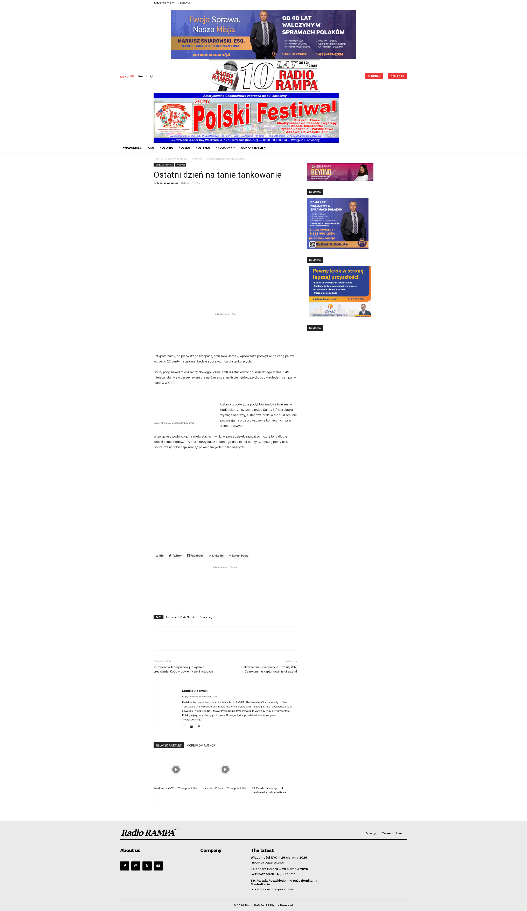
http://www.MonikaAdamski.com (199, 696)
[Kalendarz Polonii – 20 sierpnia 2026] (225, 769)
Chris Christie (187, 617)
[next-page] (162, 800)
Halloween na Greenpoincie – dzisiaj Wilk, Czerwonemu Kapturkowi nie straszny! (269, 669)
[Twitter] (200, 726)
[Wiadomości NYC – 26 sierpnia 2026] (176, 769)
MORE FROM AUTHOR (201, 745)
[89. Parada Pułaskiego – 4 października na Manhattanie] (274, 769)
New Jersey (206, 617)
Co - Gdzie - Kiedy (262, 889)
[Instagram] (135, 865)
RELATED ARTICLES (169, 745)
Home (157, 159)
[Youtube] (158, 865)
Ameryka (197, 159)
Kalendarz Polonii (263, 874)
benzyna (171, 617)
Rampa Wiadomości (176, 159)
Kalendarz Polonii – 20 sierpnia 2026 (224, 788)
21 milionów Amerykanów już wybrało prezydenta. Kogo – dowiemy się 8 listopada (183, 669)
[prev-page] (156, 800)
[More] (259, 199)
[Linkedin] (193, 726)
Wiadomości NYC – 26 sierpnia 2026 (175, 788)
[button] (146, 76)
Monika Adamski (167, 182)
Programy (257, 862)
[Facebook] (185, 726)
